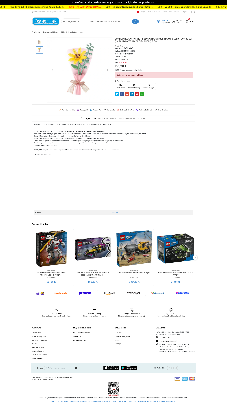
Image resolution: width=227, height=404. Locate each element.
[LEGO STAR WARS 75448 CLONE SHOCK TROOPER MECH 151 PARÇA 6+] (51, 249)
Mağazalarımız (37, 358)
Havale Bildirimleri (80, 340)
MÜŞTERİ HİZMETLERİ (82, 328)
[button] (190, 21)
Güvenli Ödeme (38, 351)
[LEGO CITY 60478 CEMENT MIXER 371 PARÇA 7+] (134, 249)
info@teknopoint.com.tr (168, 341)
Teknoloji (118, 333)
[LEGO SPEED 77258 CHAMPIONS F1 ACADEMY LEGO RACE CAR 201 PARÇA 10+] (93, 249)
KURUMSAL (36, 328)
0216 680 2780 (164, 337)
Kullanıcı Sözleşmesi (39, 340)
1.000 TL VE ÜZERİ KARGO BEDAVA (67, 7)
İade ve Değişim (38, 347)
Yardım (176, 12)
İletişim (184, 12)
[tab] (88, 118)
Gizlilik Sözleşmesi (39, 336)
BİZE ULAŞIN (161, 328)
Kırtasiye (118, 344)
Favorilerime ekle (123, 81)
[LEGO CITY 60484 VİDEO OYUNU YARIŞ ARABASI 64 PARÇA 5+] (175, 249)
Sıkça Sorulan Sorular (81, 333)
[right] (195, 257)
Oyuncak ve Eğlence (122, 336)
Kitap (117, 340)
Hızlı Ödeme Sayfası (39, 355)
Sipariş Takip (167, 12)
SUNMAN (115, 212)
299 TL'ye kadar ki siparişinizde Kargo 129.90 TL (112, 7)
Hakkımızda (36, 333)
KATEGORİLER (120, 328)
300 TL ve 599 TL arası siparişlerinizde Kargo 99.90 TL (167, 7)
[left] (32, 257)
